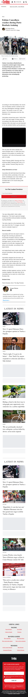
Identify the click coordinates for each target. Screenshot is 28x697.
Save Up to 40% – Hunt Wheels (17, 6)
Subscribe (19, 1)
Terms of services (18, 200)
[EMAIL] (11, 290)
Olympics (19, 632)
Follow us (15, 58)
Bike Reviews (20, 647)
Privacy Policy (19, 685)
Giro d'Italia (19, 629)
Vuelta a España (8, 632)
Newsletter (23, 58)
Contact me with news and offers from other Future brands (14, 677)
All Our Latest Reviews (7, 647)
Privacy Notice (20, 202)
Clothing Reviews (20, 650)
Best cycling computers (21, 641)
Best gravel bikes (20, 638)
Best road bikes (7, 638)
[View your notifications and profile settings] (12, 2)
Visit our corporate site (21, 691)
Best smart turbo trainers (7, 641)
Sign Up (14, 680)
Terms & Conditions (12, 686)
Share (6, 58)
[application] (14, 136)
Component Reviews (7, 650)
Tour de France (8, 629)
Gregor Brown (10, 28)
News (3, 16)
